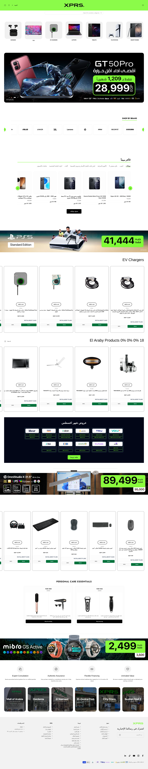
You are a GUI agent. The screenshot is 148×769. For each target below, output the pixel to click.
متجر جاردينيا (76, 729)
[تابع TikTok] (129, 756)
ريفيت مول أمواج (75, 740)
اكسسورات (105, 736)
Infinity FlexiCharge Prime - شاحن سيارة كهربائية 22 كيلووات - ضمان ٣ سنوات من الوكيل (21, 310)
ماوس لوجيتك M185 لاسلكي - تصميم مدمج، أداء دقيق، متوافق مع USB (74, 549)
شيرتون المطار (76, 736)
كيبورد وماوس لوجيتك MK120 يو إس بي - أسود (45, 548)
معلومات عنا (48, 729)
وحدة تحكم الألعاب (103, 727)
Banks (135, 326)
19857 (21, 727)
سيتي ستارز (76, 742)
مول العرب (76, 731)
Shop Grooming (99, 621)
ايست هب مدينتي (75, 738)
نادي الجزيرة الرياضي (74, 733)
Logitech (130, 546)
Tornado (127, 388)
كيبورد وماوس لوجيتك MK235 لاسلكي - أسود (102, 548)
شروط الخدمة (48, 738)
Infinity (127, 308)
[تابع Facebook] (143, 756)
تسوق (74, 211)
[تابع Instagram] (138, 756)
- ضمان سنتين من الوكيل (127, 311)
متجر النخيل (76, 727)
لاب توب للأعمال (103, 731)
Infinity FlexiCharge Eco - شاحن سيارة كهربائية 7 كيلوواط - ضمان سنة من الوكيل (56, 310)
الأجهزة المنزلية (102, 166)
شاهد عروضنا (74, 457)
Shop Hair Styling (48, 621)
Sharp (21, 388)
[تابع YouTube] (134, 756)
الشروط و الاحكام (47, 727)
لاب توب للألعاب (103, 729)
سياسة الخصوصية (47, 733)
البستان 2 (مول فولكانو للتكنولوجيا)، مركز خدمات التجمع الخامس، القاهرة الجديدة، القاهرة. (71, 746)
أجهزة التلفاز (104, 738)
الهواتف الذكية (104, 733)
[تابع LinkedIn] (125, 756)
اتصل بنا (49, 731)
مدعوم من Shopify (133, 762)
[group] (74, 239)
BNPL (119, 326)
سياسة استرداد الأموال (46, 736)
